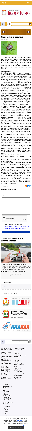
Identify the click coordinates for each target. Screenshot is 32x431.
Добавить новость (16, 275)
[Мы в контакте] (28, 3)
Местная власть (13, 32)
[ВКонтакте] (28, 186)
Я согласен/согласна (16, 428)
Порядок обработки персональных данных (20, 350)
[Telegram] (30, 186)
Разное (4, 287)
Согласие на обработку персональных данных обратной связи (19, 363)
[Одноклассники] (26, 186)
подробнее (19, 420)
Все (28, 282)
